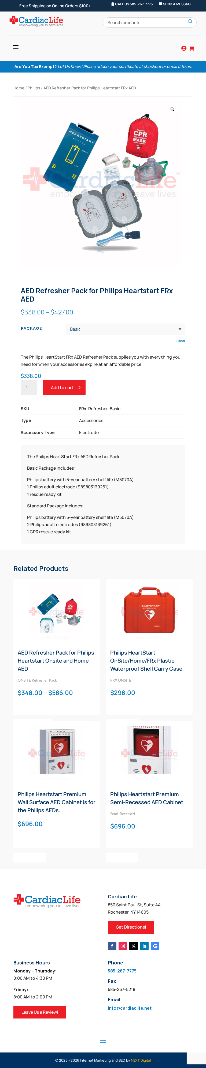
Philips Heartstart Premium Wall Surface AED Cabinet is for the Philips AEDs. (56, 802)
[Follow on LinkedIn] (144, 946)
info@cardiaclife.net (130, 1008)
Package (31, 328)
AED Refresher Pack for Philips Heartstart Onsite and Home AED (56, 660)
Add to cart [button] (30, 857)
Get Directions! (131, 927)
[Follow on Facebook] (112, 946)
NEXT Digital (141, 1060)
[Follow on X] (133, 946)
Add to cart (62, 387)
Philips (34, 87)
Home (18, 87)
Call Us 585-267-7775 (133, 4)
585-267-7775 (122, 971)
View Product (56, 637)
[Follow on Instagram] (123, 946)
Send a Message (177, 4)
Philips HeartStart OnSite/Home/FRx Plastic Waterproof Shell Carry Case (146, 660)
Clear (180, 341)
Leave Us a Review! (39, 1012)
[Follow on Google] (155, 946)
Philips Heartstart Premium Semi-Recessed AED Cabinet (146, 798)
